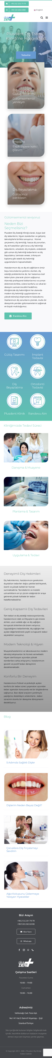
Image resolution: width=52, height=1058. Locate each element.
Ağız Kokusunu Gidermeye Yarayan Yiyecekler (22, 895)
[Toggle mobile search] (42, 17)
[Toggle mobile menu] (47, 17)
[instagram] (24, 950)
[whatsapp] (28, 950)
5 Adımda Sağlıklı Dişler (20, 762)
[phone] (33, 950)
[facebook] (19, 950)
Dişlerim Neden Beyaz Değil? (24, 805)
